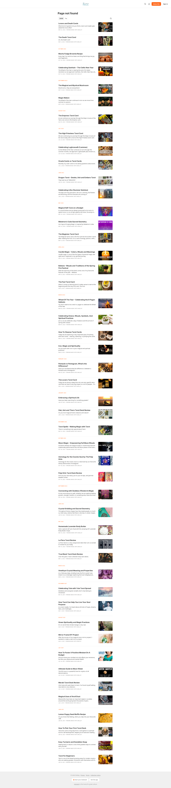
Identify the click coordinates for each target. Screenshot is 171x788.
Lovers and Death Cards (68, 23)
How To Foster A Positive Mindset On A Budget (74, 654)
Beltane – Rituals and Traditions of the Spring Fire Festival (76, 267)
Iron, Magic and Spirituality (69, 346)
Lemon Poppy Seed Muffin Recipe (72, 714)
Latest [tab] (61, 18)
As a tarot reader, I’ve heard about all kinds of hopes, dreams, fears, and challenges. (77, 608)
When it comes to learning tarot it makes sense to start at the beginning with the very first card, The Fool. (77, 285)
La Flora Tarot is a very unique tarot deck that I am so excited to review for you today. (77, 543)
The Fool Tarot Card (66, 282)
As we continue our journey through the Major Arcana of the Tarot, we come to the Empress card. (77, 119)
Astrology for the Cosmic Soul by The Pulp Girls (75, 458)
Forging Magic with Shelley (74, 29)
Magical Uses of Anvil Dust (69, 696)
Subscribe (156, 4)
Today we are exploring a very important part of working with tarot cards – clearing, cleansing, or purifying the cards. (76, 335)
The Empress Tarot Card (68, 116)
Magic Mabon (63, 98)
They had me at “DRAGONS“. (67, 180)
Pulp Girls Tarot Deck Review (70, 473)
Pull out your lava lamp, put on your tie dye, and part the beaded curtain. (75, 476)
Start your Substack (81, 780)
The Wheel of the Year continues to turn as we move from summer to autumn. (76, 101)
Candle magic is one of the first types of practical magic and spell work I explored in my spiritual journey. (76, 255)
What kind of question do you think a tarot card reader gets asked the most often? (76, 27)
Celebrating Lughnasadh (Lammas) (72, 147)
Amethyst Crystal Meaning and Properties (75, 571)
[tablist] (63, 18)
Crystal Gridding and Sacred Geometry (74, 509)
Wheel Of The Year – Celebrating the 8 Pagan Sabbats (76, 301)
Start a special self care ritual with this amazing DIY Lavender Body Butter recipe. (77, 530)
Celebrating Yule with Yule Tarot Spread (74, 588)
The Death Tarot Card (67, 37)
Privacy (83, 775)
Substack (76, 784)
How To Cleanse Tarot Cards (70, 332)
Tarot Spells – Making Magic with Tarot (74, 427)
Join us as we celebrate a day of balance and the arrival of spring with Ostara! (76, 321)
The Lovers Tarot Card (67, 380)
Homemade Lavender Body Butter (72, 526)
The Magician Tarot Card (68, 234)
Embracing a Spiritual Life (68, 398)
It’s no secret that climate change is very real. (72, 625)
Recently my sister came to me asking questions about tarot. (76, 163)
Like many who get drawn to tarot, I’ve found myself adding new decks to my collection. (76, 686)
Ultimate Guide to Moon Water (70, 669)
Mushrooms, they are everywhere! (69, 88)
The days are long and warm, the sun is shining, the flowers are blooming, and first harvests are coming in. (76, 193)
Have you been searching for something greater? (73, 400)
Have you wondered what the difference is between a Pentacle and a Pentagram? (74, 369)
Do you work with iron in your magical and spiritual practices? (74, 349)
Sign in (165, 4)
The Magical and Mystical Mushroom (73, 85)
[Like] (59, 44)
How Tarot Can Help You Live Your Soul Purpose (74, 603)
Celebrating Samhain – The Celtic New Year (76, 68)
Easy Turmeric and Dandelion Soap (72, 742)
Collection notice (95, 775)
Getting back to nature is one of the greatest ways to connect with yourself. (77, 745)
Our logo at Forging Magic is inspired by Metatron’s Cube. (76, 224)
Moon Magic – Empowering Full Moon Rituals (76, 443)
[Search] (145, 4)
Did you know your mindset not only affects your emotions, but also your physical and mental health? (76, 658)
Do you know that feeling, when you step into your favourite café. (76, 717)
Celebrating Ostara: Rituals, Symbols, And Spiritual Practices (75, 317)
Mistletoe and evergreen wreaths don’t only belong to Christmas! (74, 592)
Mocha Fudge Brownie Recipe (70, 54)
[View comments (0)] (72, 32)
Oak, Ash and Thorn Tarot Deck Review (74, 410)
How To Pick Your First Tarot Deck (72, 728)
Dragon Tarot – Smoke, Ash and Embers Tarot (77, 178)
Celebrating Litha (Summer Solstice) (73, 190)
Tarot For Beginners (66, 756)
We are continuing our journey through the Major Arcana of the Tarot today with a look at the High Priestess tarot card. (76, 137)
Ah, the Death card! (64, 40)
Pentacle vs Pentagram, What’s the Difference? (72, 365)
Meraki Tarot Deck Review (69, 683)
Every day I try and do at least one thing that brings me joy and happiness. (76, 57)
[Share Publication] (149, 4)
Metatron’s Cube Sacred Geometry (72, 222)
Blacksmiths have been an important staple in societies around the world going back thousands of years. (75, 700)
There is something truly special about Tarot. (72, 429)
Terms (88, 775)
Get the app (94, 780)
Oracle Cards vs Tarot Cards (70, 161)
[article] (85, 28)
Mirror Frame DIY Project (68, 635)
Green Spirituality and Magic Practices (74, 622)
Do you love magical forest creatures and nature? (73, 413)
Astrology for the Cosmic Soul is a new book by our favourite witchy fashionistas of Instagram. (77, 462)
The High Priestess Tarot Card (70, 133)
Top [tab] (66, 18)
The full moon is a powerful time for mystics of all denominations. (73, 672)
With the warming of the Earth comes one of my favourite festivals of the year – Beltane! (76, 271)
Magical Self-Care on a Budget (70, 208)
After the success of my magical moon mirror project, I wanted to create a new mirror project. (75, 638)
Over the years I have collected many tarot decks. (73, 556)
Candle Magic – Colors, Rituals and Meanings (76, 252)
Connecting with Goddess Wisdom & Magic (76, 491)
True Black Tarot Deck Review (70, 554)
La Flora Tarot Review (67, 540)
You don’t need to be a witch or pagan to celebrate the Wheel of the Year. (77, 305)
